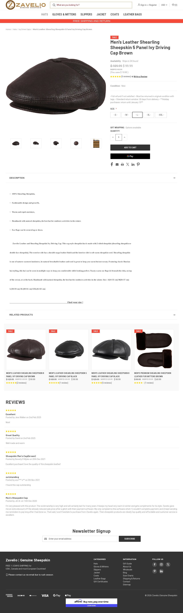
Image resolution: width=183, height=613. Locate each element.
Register (153, 5)
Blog (125, 572)
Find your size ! (75, 302)
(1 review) (63, 383)
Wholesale (127, 569)
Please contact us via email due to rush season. (30, 574)
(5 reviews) (126, 76)
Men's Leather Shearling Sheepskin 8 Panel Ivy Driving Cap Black (110, 375)
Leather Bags (132, 14)
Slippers (86, 14)
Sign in (144, 5)
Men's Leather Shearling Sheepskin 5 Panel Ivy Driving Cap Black (68, 375)
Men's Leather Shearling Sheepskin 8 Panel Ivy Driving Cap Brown (25, 375)
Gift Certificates (101, 581)
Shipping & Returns (131, 578)
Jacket (101, 14)
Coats (115, 14)
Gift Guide (127, 563)
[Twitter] (127, 164)
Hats (44, 14)
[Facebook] (111, 164)
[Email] (117, 164)
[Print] (122, 164)
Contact (126, 581)
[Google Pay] (130, 156)
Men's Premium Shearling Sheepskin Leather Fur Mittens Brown (152, 375)
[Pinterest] (138, 164)
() (175, 5)
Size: (112, 109)
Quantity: (115, 131)
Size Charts (128, 575)
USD (163, 5)
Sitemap (127, 584)
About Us (127, 566)
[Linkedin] (133, 164)
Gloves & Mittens (64, 14)
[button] (139, 76)
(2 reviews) (21, 383)
